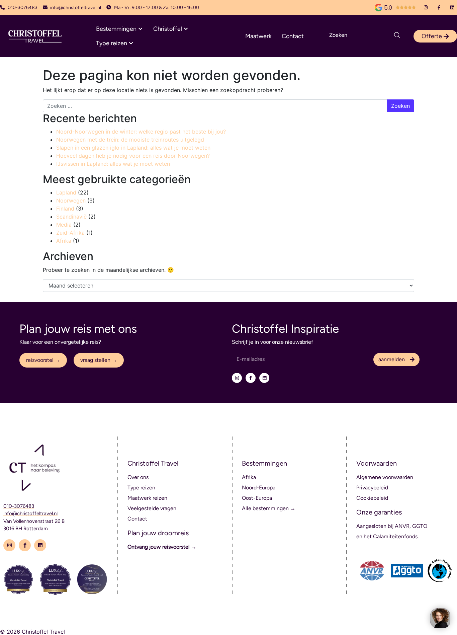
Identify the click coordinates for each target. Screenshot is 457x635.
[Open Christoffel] (186, 28)
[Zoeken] (397, 35)
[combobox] (361, 35)
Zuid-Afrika (70, 232)
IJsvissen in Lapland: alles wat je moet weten (113, 163)
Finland (65, 208)
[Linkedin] (452, 7)
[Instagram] (426, 7)
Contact (293, 36)
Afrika (63, 240)
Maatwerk (258, 36)
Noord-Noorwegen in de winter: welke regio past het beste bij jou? (141, 131)
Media (64, 224)
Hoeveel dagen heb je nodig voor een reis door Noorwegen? (133, 155)
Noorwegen (71, 200)
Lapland (66, 192)
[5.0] (378, 7)
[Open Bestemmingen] (140, 28)
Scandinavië (71, 216)
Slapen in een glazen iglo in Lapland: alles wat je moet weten (133, 147)
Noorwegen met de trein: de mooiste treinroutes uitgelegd (130, 139)
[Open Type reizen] (131, 43)
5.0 (388, 7)
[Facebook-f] (439, 7)
